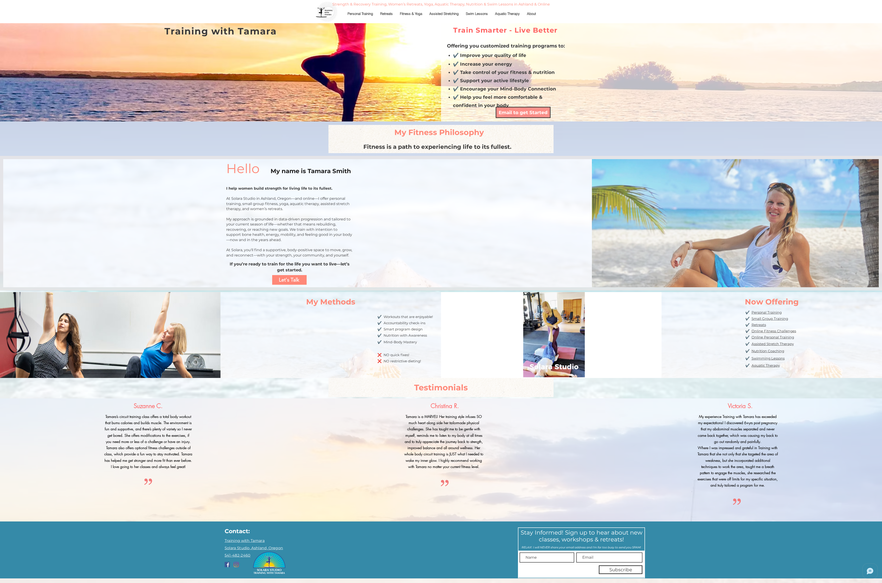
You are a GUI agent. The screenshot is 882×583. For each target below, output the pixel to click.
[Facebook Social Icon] (227, 564)
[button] (579, 372)
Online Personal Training (773, 337)
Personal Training (767, 312)
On (754, 331)
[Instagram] (236, 564)
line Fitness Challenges (776, 331)
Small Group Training (770, 318)
